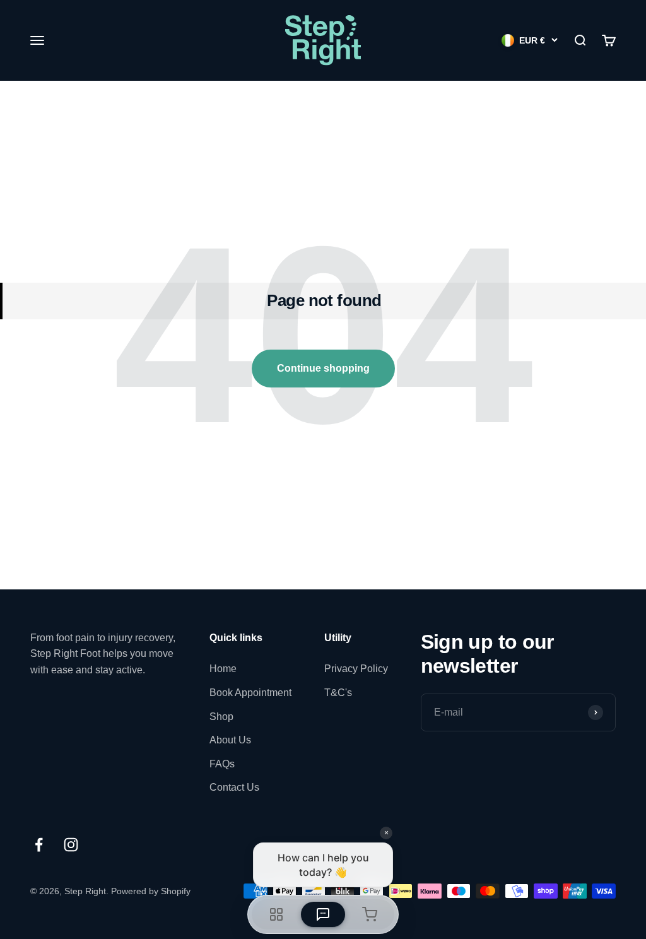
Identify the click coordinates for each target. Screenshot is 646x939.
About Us (230, 740)
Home (223, 668)
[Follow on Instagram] (70, 844)
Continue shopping (323, 368)
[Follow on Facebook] (38, 844)
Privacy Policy (356, 668)
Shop (221, 716)
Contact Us (234, 787)
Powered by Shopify (151, 891)
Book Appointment (250, 692)
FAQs (222, 764)
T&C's (338, 692)
